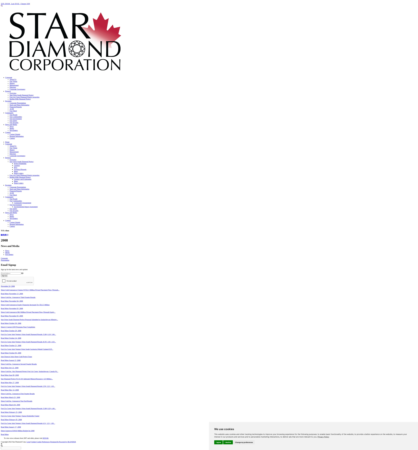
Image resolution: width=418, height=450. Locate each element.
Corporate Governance (17, 89)
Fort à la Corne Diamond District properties (24, 97)
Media (12, 128)
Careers (12, 138)
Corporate (8, 77)
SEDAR (45, 438)
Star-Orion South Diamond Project (21, 95)
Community (9, 113)
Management (14, 85)
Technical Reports (20, 169)
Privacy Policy (323, 437)
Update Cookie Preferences (40, 442)
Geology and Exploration (22, 179)
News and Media (11, 125)
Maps (16, 171)
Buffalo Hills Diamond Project (20, 99)
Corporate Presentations (18, 103)
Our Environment (16, 119)
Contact (8, 132)
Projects (8, 91)
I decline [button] (228, 442)
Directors (13, 87)
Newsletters (14, 130)
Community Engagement (22, 203)
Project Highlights (20, 164)
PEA (15, 167)
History (12, 83)
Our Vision (13, 81)
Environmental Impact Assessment (26, 207)
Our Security (14, 123)
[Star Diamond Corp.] (209, 41)
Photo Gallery (19, 173)
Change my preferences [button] (244, 442)
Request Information (17, 136)
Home (7, 142)
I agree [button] (218, 442)
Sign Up (4, 276)
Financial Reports (16, 107)
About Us (13, 79)
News (12, 126)
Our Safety (13, 121)
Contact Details (15, 134)
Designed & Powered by (63, 442)
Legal (28, 442)
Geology (17, 165)
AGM (12, 109)
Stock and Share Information (19, 105)
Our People (13, 115)
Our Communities (16, 117)
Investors (8, 101)
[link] (323, 437)
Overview (13, 93)
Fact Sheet (13, 111)
